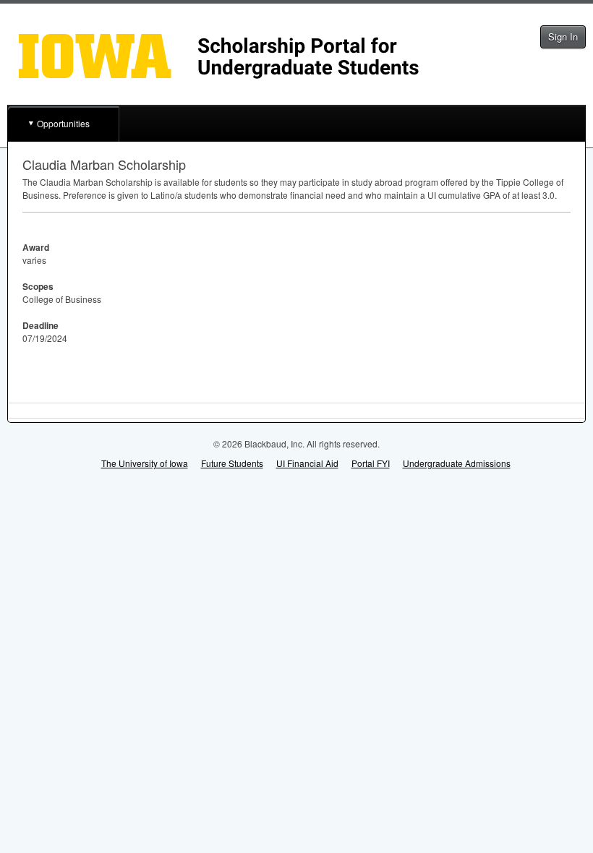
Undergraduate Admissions (457, 463)
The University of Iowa (144, 463)
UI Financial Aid (307, 463)
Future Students (232, 463)
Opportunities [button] (63, 123)
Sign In (563, 36)
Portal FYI (370, 463)
